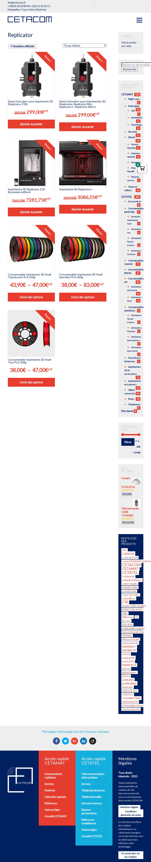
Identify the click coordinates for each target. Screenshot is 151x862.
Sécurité (132, 131)
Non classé (127, 411)
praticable (128, 679)
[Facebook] (57, 741)
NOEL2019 (128, 661)
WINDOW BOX (130, 701)
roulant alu (127, 694)
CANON (128, 553)
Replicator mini (129, 691)
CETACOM (131, 565)
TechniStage (136, 125)
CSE (125, 602)
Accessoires (134, 201)
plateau (126, 676)
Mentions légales (129, 807)
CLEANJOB (128, 576)
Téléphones (134, 404)
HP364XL (127, 635)
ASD (133, 110)
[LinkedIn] (84, 741)
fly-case (126, 620)
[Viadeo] (93, 741)
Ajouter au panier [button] (31, 124)
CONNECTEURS (130, 587)
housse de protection (133, 632)
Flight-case (134, 99)
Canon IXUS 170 (130, 557)
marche (126, 654)
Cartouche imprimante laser (133, 220)
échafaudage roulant (132, 705)
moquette (128, 657)
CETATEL (126, 196)
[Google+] (75, 741)
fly (136, 617)
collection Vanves (132, 580)
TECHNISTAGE (131, 698)
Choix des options (31, 297)
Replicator (127, 687)
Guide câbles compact (133, 628)
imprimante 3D (130, 643)
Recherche (129, 69)
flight (125, 613)
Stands (131, 137)
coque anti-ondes (130, 595)
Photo (131, 399)
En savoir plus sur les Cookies (131, 855)
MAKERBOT (129, 646)
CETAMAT (127, 94)
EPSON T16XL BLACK (132, 609)
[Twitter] (66, 741)
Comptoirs (135, 162)
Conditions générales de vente (131, 813)
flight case (127, 617)
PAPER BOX (129, 665)
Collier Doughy (129, 583)
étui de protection (131, 709)
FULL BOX (127, 624)
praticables (129, 683)
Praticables (134, 106)
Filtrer (128, 442)
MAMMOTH (136, 117)
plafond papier (129, 672)
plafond (126, 668)
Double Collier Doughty (134, 606)
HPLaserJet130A (130, 639)
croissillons (128, 598)
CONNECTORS (129, 591)
